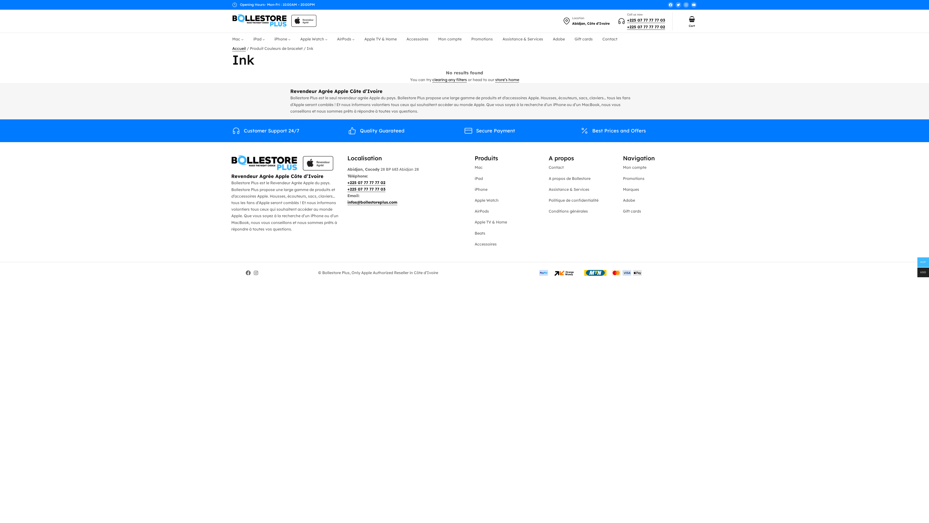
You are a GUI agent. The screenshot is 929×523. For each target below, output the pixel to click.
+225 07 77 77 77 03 (646, 20)
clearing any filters (449, 79)
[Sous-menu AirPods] (353, 39)
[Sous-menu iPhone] (289, 39)
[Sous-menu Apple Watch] (326, 39)
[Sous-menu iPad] (263, 39)
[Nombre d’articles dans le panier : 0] (692, 19)
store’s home (507, 79)
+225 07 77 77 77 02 (646, 26)
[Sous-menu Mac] (242, 39)
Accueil (239, 48)
